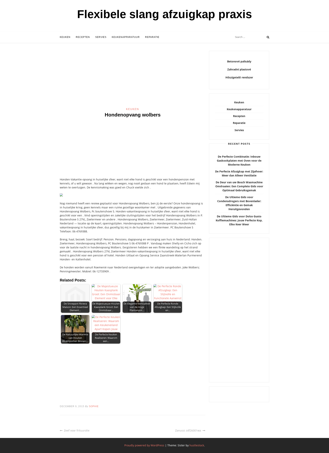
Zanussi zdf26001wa (188, 430)
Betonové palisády (239, 61)
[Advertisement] (132, 79)
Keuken (65, 37)
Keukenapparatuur (126, 37)
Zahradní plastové (239, 69)
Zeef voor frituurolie (76, 430)
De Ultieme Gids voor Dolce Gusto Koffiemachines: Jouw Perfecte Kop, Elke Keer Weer (239, 220)
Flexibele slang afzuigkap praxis (164, 14)
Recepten (83, 37)
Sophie (94, 406)
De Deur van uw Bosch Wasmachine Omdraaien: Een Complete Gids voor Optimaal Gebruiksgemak (239, 186)
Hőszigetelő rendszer (239, 77)
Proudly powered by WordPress (144, 445)
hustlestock (196, 445)
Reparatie (152, 37)
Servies (100, 37)
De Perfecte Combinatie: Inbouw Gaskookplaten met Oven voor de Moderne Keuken (239, 160)
